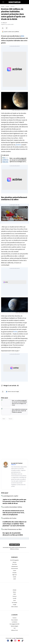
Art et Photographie (14, 560)
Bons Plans (14, 564)
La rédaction (14, 622)
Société (14, 598)
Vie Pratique (14, 602)
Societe (7, 6)
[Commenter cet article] (6, 28)
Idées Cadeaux (14, 606)
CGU (14, 628)
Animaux (14, 562)
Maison (14, 592)
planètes (18, 145)
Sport (14, 600)
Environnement (14, 568)
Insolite (14, 577)
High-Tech (14, 574)
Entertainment (15, 566)
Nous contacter (14, 620)
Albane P (5, 22)
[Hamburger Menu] (3, 2)
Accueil (2, 6)
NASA (22, 36)
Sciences (12, 6)
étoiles (15, 332)
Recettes (14, 572)
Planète (10, 419)
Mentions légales (14, 626)
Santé (14, 594)
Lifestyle (14, 590)
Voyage (14, 604)
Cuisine (14, 570)
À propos (14, 617)
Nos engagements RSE (14, 624)
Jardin (14, 579)
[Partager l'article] (2, 28)
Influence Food (14, 630)
